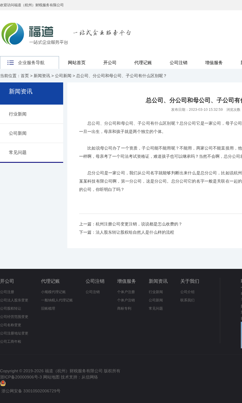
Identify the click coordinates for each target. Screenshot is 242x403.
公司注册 (7, 292)
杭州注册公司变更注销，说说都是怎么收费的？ (139, 224)
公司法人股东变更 (14, 300)
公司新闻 (63, 75)
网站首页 (77, 62)
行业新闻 (18, 113)
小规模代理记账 (53, 292)
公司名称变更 (10, 325)
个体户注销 (126, 300)
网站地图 (51, 377)
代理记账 (143, 62)
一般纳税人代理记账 (57, 300)
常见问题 (18, 152)
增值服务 (214, 62)
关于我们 (189, 281)
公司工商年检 (10, 341)
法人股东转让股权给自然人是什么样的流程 (135, 232)
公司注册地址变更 (14, 333)
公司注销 (178, 62)
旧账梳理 (48, 308)
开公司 (110, 62)
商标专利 (124, 308)
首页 (25, 75)
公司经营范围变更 (14, 317)
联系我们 (187, 300)
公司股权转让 (10, 308)
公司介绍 (187, 292)
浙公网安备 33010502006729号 (30, 391)
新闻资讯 (42, 75)
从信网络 (89, 377)
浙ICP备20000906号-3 (21, 377)
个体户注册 (126, 292)
